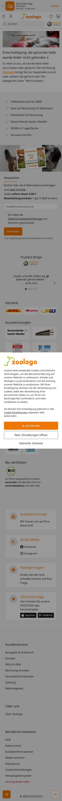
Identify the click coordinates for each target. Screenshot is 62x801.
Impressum (37, 443)
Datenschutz (25, 443)
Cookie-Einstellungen (15, 412)
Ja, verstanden (31, 425)
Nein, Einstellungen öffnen (31, 435)
